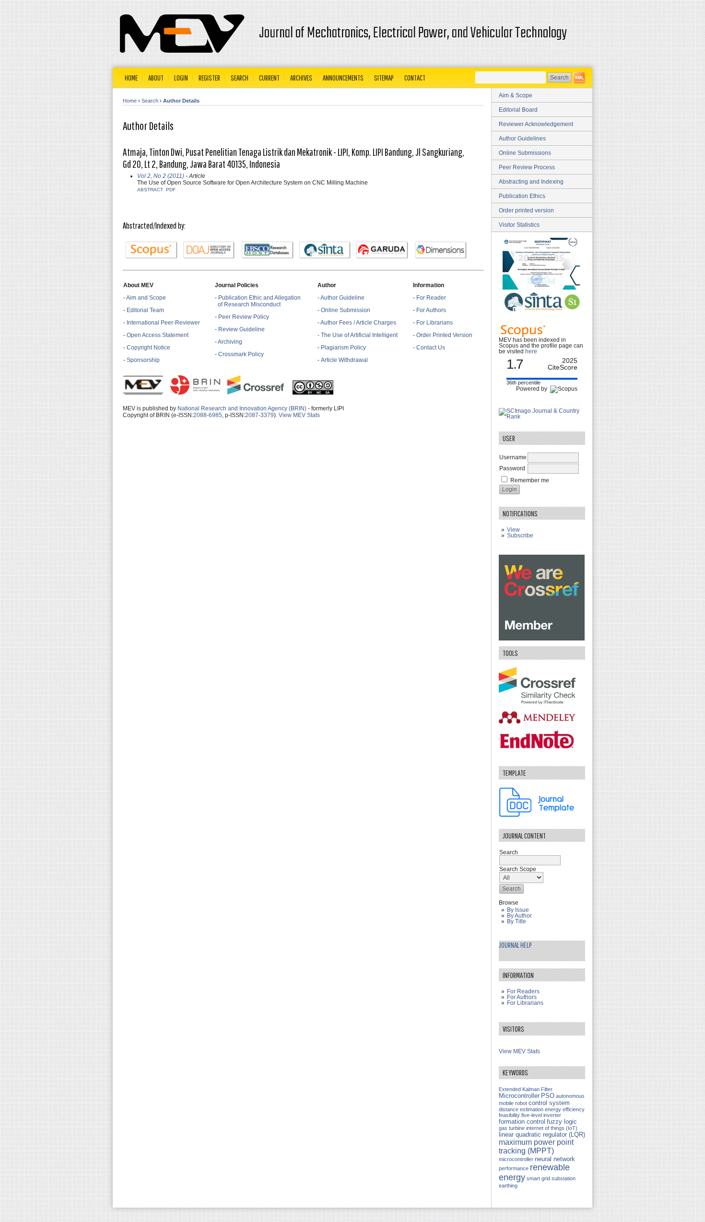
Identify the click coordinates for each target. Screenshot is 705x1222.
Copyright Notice (148, 347)
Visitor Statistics (519, 225)
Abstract (150, 189)
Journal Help (515, 945)
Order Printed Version (444, 335)
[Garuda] (382, 250)
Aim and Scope (146, 297)
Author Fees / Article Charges (358, 322)
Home (131, 77)
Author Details (181, 101)
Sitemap (384, 77)
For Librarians (434, 322)
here (531, 351)
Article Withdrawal (344, 360)
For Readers (523, 991)
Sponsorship (143, 360)
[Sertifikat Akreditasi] (542, 288)
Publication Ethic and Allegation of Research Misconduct (258, 301)
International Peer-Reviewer (163, 322)
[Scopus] (151, 250)
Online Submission (345, 310)
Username (513, 457)
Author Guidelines (522, 138)
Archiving (231, 341)
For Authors (431, 310)
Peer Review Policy (243, 317)
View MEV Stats (299, 415)
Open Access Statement (157, 335)
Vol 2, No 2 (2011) (160, 176)
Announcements (343, 77)
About (156, 77)
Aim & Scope (515, 95)
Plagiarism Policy (343, 347)
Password (512, 468)
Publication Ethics (522, 196)
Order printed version (526, 210)
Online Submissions (525, 153)
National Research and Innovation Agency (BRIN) (241, 408)
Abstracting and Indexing (531, 182)
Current (269, 77)
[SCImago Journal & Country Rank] (542, 416)
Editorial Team (145, 310)
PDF (171, 189)
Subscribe (520, 535)
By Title (516, 921)
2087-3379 (259, 415)
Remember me (529, 480)
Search (239, 77)
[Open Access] (579, 78)
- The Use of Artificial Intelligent (357, 335)
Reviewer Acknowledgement (536, 124)
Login (181, 77)
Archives (301, 77)
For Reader (431, 297)
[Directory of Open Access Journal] (209, 250)
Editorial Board (518, 110)
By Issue (518, 910)
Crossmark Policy (241, 354)
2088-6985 (207, 415)
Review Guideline (241, 329)
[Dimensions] (441, 250)
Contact (414, 77)
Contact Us (430, 347)
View (513, 530)
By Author (519, 916)
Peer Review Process (527, 167)
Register (209, 77)
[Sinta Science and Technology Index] (325, 250)
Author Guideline (342, 297)
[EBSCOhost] (267, 250)
